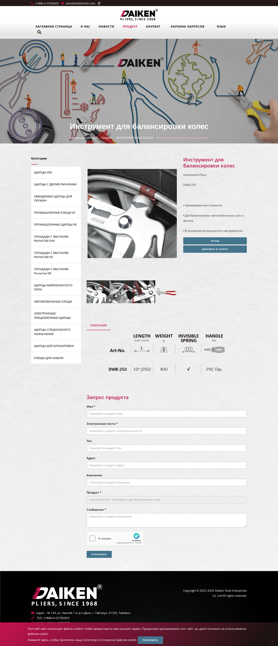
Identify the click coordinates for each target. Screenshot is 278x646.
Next (169, 214)
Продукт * (94, 492)
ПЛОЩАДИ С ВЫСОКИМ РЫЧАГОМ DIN (51, 239)
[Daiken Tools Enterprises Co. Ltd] (139, 14)
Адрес (91, 458)
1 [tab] (121, 266)
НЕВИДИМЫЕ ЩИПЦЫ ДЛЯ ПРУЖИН (53, 198)
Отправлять (99, 554)
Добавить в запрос (215, 249)
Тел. (89, 441)
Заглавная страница (53, 26)
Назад (215, 240)
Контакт (153, 26)
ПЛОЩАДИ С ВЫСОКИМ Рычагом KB (51, 271)
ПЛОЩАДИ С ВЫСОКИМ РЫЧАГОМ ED (51, 255)
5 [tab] (143, 266)
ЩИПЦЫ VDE (43, 172)
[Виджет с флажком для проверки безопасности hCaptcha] (115, 538)
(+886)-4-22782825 (47, 3)
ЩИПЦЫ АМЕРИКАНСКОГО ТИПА (53, 287)
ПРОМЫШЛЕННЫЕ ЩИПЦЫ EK (55, 224)
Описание (98, 325)
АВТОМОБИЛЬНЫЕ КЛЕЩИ (134, 138)
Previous (94, 214)
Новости (106, 26)
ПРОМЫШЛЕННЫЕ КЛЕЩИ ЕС (55, 212)
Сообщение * (96, 509)
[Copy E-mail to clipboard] (98, 3)
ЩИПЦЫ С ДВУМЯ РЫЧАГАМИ (55, 184)
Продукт (130, 26)
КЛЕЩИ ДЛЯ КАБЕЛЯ (48, 358)
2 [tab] (126, 266)
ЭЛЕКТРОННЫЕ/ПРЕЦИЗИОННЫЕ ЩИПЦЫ (52, 315)
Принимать (150, 640)
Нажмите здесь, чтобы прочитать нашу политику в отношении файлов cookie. (82, 640)
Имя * (91, 406)
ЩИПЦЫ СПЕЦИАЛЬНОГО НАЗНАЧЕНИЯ (52, 332)
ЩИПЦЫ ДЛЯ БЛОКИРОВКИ (54, 346)
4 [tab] (138, 266)
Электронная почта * (102, 424)
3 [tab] (132, 266)
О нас (85, 26)
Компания (94, 475)
